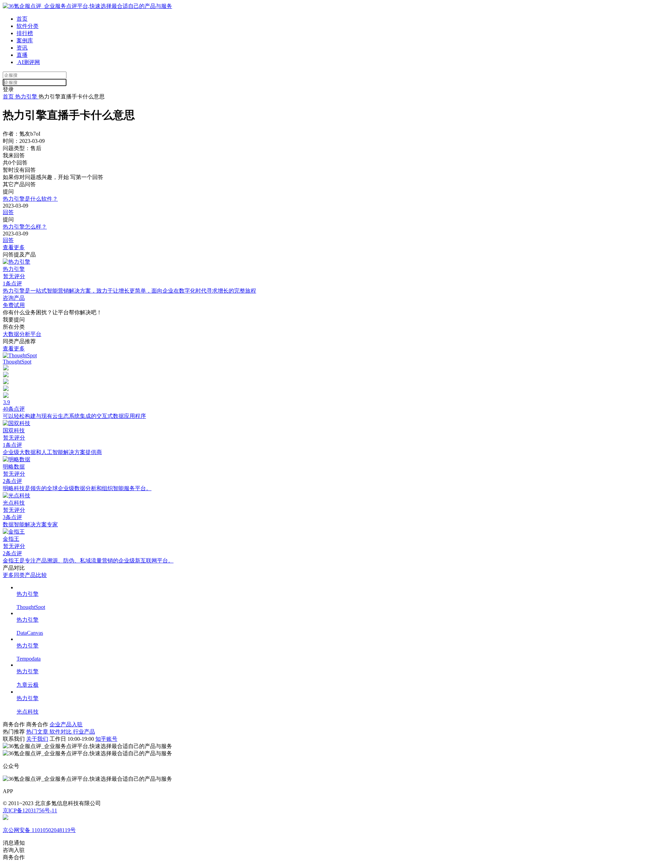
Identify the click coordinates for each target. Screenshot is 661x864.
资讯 (22, 48)
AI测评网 (28, 62)
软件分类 (28, 26)
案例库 (25, 40)
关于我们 (37, 739)
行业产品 (84, 732)
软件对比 (61, 732)
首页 (22, 19)
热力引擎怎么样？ (25, 227)
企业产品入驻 (66, 724)
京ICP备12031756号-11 (30, 810)
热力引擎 (26, 96)
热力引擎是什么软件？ (30, 199)
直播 (22, 55)
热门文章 (38, 732)
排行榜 (25, 33)
